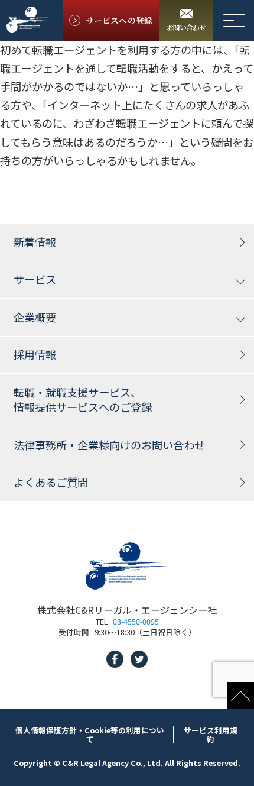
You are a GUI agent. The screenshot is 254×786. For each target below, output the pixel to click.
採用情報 (35, 354)
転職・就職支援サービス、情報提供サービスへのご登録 (83, 399)
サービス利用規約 (210, 734)
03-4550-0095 (136, 621)
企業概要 (35, 317)
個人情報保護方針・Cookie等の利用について (89, 734)
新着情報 (35, 242)
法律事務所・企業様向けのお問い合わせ (109, 444)
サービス (35, 279)
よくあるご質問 (51, 482)
